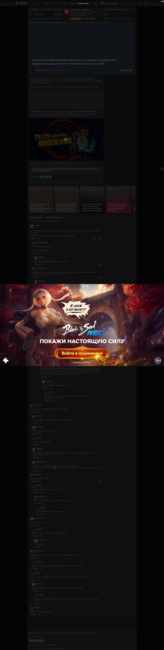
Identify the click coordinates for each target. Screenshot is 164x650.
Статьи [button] (56, 3)
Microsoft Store (68, 87)
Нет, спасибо (90, 18)
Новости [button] (48, 3)
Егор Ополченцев (41, 461)
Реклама (37, 633)
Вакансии (54, 633)
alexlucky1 (39, 296)
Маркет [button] (87, 3)
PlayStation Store (65, 182)
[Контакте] (124, 70)
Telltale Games (36, 182)
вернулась (46, 163)
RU (94, 633)
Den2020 (37, 225)
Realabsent (37, 474)
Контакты (60, 633)
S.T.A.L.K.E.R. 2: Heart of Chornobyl (54, 9)
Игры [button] (72, 3)
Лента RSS (87, 633)
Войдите (34, 221)
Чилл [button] (95, 3)
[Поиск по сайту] (140, 3)
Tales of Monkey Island (82, 163)
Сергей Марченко (42, 268)
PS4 (44, 180)
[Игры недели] (132, 9)
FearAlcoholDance (42, 242)
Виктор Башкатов (42, 307)
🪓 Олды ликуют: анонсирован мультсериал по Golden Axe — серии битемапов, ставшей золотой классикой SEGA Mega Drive (64, 170)
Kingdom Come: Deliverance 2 (114, 9)
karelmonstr (40, 427)
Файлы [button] (79, 3)
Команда (47, 633)
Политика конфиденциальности (73, 633)
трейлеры (92, 182)
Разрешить (76, 18)
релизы (99, 182)
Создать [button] (39, 14)
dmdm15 (43, 336)
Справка (31, 633)
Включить (61, 648)
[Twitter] (130, 70)
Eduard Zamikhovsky (42, 70)
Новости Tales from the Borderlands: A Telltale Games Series (64, 180)
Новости (37, 18)
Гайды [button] (64, 3)
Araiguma (39, 416)
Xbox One (37, 180)
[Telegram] (121, 70)
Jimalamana (38, 405)
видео (57, 18)
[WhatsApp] (127, 70)
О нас (42, 633)
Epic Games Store (93, 87)
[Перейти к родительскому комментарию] (31, 242)
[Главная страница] (21, 3)
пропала (57, 81)
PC (32, 180)
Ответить (34, 238)
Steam (52, 87)
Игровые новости (47, 18)
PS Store (58, 87)
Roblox (131, 9)
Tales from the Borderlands (58, 79)
